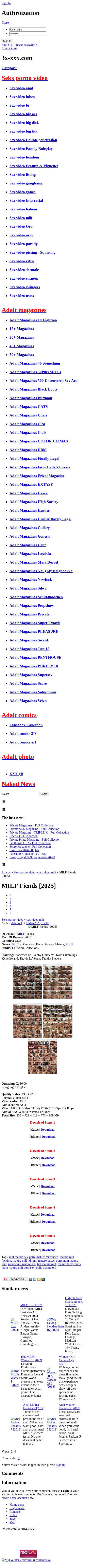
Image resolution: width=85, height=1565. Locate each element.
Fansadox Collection (26, 725)
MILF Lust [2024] (31, 1305)
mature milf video (47, 1257)
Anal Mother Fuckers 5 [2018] (69, 1406)
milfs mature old (46, 1267)
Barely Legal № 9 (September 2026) (32, 857)
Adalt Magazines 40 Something (34, 363)
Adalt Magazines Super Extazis (34, 623)
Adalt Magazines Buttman (30, 398)
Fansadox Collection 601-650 (27, 853)
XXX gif (16, 774)
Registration (17, 1508)
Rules (13, 1515)
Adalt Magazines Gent (27, 545)
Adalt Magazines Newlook (30, 580)
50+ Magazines (21, 355)
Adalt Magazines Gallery (29, 528)
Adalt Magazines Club (27, 432)
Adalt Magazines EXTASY (31, 484)
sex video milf (35, 919)
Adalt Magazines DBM (28, 450)
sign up (60, 1464)
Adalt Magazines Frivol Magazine (36, 476)
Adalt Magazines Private (29, 614)
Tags (12, 1518)
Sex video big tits (23, 131)
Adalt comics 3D (22, 733)
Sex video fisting (22, 174)
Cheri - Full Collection (23, 836)
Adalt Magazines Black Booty (33, 389)
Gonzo (49, 944)
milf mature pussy (43, 1260)
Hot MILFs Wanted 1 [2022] (31, 1358)
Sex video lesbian (23, 209)
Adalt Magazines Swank (29, 640)
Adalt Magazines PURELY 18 (33, 666)
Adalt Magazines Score (28, 683)
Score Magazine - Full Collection (30, 846)
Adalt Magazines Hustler (29, 510)
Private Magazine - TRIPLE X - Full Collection (39, 832)
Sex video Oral (21, 226)
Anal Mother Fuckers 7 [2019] (33, 1406)
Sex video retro (21, 261)
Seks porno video (12, 919)
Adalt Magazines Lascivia (30, 554)
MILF (21, 933)
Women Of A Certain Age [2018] (67, 1360)
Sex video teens (21, 296)
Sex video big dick (24, 123)
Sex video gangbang (25, 183)
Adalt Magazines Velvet (28, 701)
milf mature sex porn (22, 1257)
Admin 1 (16, 923)
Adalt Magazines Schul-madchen (36, 597)
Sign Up (7, 44)
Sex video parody (23, 244)
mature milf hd (22, 1260)
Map (12, 1522)
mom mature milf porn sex (18, 1267)
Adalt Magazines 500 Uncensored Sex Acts (43, 381)
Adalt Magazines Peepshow (31, 605)
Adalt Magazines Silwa (28, 588)
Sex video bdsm (22, 97)
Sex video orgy (21, 235)
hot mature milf (46, 1264)
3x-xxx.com (9, 48)
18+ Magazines (21, 329)
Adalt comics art (22, 742)
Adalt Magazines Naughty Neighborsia (41, 571)
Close (5, 22)
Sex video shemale (24, 270)
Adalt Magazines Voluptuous (32, 692)
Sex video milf (20, 218)
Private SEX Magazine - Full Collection (34, 829)
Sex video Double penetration (33, 140)
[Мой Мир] (43, 1279)
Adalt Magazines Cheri (28, 415)
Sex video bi (19, 105)
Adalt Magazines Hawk (28, 493)
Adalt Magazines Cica (27, 424)
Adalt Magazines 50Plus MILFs (35, 372)
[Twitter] (35, 1279)
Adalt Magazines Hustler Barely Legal (40, 519)
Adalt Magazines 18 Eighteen (33, 320)
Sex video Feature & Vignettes (33, 166)
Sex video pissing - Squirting (32, 252)
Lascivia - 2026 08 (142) (24, 850)
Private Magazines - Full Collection (31, 825)
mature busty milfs (69, 1264)
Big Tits (17, 944)
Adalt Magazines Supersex (30, 675)
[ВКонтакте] (31, 1279)
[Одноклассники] (39, 1279)
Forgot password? (25, 44)
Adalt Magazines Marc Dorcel (33, 562)
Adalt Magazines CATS (28, 406)
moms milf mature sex (22, 1264)
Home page (16, 1504)
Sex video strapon (23, 278)
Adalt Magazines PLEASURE (33, 631)
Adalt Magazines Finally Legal (34, 458)
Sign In (6, 3)
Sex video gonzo (22, 192)
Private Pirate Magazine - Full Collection (34, 839)
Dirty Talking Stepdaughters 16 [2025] (74, 1301)
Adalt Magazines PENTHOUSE (35, 657)
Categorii (9, 68)
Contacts (14, 1511)
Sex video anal (21, 88)
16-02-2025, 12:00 (37, 923)
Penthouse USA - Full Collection (30, 843)
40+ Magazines (21, 346)
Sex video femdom (24, 157)
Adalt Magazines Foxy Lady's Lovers (39, 467)
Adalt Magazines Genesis (29, 536)
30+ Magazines (21, 337)
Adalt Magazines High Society (33, 502)
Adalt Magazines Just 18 (29, 649)
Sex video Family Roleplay (31, 148)
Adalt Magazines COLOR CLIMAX (39, 441)
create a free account (14, 1498)
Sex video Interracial (26, 200)
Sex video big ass (23, 114)
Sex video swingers (24, 287)
